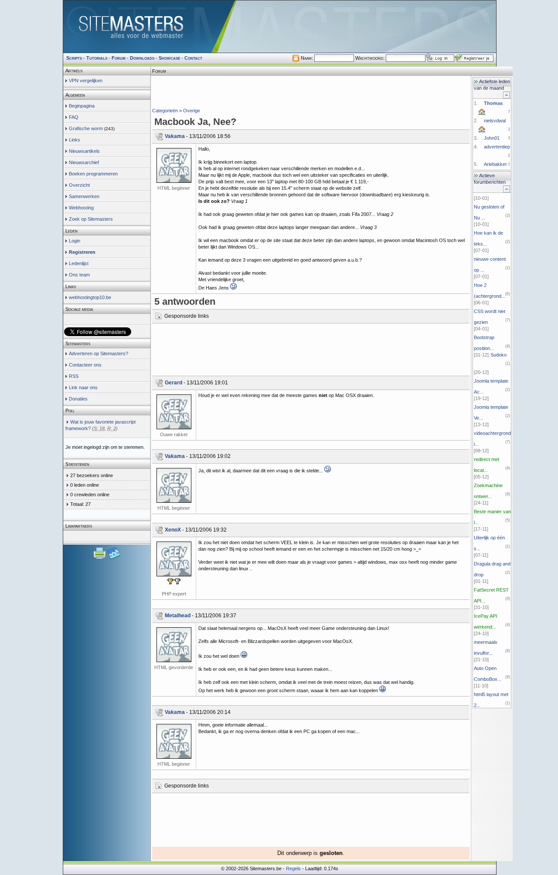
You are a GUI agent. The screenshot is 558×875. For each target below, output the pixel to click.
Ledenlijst (78, 263)
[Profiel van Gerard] (174, 411)
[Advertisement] (311, 89)
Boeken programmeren (93, 173)
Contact (193, 58)
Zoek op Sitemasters (91, 219)
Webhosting (81, 207)
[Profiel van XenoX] (174, 559)
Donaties (78, 398)
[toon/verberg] (506, 94)
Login (74, 240)
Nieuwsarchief (84, 162)
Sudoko (498, 354)
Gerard (173, 383)
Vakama (175, 136)
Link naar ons (83, 387)
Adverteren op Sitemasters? (98, 353)
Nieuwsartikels (84, 151)
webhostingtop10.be (90, 297)
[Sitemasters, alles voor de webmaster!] (279, 26)
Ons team (79, 274)
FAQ (73, 117)
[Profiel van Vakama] (174, 165)
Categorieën (165, 110)
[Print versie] (100, 558)
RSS (73, 376)
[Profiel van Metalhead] (174, 644)
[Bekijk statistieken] (113, 558)
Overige (191, 110)
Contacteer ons (85, 364)
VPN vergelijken (85, 80)
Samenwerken (84, 196)
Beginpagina (82, 105)
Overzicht (79, 185)
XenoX (173, 530)
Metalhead (178, 615)
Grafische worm (86, 128)
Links (74, 139)
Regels (293, 868)
